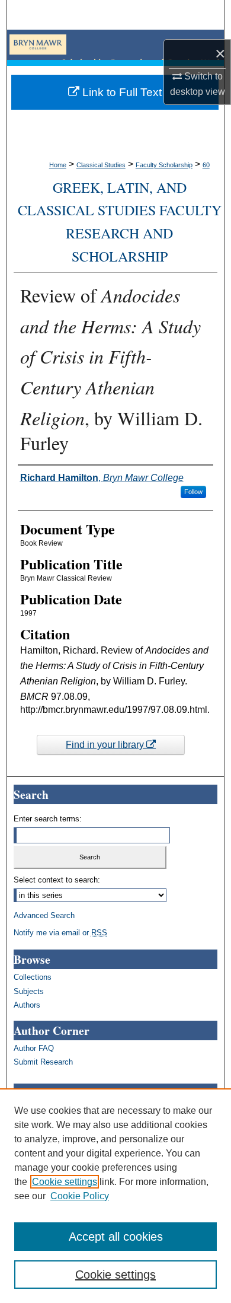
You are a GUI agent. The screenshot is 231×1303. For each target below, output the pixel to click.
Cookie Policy (79, 1196)
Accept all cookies (116, 1236)
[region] (115, 1195)
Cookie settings (64, 1182)
